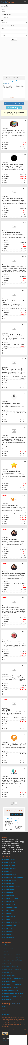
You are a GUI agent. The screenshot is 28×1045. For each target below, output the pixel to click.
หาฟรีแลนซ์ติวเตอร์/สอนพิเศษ (9, 880)
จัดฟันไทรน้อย (15, 847)
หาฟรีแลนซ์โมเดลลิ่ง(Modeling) (9, 907)
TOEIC (4, 849)
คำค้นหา (3, 9)
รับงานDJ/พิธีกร (6, 960)
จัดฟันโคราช (6, 847)
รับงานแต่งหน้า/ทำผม (7, 972)
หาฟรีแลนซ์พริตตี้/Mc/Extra (8, 865)
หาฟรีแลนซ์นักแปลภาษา (8, 883)
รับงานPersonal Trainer (8, 993)
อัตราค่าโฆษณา (6, 1014)
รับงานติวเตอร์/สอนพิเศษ (16, 960)
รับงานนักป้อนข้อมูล (6, 978)
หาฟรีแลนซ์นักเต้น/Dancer (8, 904)
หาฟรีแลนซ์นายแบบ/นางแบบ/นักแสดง (11, 886)
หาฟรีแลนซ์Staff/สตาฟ (7, 892)
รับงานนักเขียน (18, 954)
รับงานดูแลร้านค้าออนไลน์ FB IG (10, 990)
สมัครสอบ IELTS (18, 849)
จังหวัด (2, 20)
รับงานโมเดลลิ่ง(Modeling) (8, 981)
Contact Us (5, 1006)
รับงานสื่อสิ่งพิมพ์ (17, 984)
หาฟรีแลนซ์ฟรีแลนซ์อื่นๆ (8, 937)
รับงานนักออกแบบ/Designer (8, 975)
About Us (4, 1012)
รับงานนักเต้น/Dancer (18, 978)
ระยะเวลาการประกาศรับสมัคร (8, 25)
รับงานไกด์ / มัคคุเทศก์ (7, 984)
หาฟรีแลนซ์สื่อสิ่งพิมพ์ (7, 913)
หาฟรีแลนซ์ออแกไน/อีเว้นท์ (8, 889)
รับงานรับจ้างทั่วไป (16, 996)
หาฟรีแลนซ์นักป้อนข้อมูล (8, 901)
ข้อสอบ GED (17, 851)
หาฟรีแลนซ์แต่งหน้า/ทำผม (8, 895)
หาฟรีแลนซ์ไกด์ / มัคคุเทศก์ (8, 910)
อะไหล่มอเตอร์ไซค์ (7, 842)
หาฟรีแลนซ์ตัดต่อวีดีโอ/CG (8, 916)
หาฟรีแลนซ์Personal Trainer (9, 925)
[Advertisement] (14, 58)
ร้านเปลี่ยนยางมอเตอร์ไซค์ (10, 840)
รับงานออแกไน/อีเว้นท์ (7, 969)
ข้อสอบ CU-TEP (7, 851)
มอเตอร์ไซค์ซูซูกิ (19, 842)
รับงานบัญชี (16, 987)
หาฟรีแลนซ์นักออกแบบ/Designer (10, 898)
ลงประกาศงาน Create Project (15, 104)
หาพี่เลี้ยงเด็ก (15, 844)
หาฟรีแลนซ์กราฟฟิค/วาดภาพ (9, 868)
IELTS (9, 849)
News (3, 1009)
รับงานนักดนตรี (18, 957)
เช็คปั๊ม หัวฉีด (6, 844)
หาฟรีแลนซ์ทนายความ (7, 931)
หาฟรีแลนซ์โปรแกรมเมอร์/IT (9, 859)
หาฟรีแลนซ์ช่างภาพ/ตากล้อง (8, 862)
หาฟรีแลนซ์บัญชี (6, 919)
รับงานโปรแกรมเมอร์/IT (7, 945)
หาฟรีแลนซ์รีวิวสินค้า (7, 928)
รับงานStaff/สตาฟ (18, 969)
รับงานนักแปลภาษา (6, 963)
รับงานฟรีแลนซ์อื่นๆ (6, 999)
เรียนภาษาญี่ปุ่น (6, 853)
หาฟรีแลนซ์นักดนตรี (7, 877)
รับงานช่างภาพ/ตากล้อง (7, 948)
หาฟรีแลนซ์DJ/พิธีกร (19, 877)
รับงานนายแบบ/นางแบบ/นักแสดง (10, 966)
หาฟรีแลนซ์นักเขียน (6, 871)
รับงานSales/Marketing (8, 957)
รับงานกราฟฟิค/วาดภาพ (7, 954)
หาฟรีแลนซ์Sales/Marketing (9, 874)
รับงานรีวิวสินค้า (19, 993)
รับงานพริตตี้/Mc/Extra (7, 951)
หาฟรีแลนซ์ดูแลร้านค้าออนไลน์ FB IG (11, 922)
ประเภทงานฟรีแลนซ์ (6, 14)
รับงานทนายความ (6, 996)
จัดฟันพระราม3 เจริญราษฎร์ (10, 845)
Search (14, 39)
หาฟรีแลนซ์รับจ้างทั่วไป (7, 934)
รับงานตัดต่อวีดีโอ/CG (7, 987)
